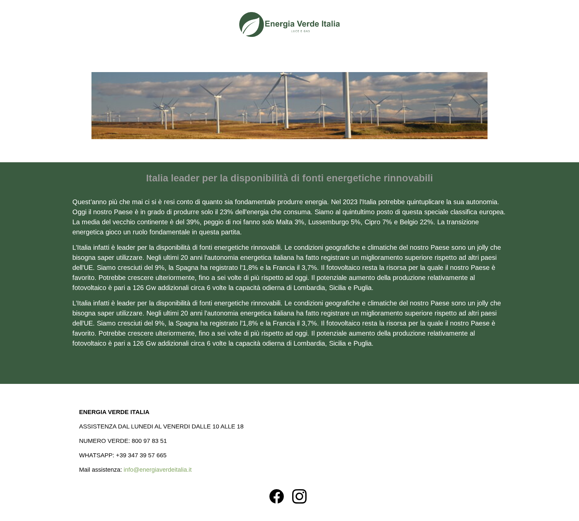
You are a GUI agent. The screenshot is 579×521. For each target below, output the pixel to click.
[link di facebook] (280, 496)
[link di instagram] (302, 496)
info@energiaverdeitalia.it (158, 469)
